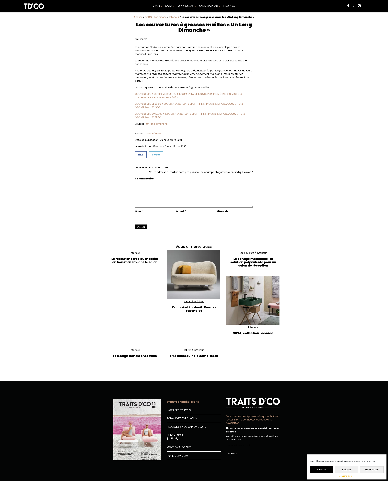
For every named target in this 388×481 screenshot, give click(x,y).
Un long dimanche (157, 124)
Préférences (372, 469)
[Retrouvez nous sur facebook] (348, 5)
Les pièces (160, 17)
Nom (139, 211)
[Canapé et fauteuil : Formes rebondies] (194, 274)
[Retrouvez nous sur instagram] (353, 5)
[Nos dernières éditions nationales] (135, 428)
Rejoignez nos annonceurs (186, 427)
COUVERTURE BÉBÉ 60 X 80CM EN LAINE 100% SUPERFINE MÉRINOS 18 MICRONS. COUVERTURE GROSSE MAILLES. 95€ (189, 105)
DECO (169, 6)
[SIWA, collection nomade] (253, 300)
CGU (185, 455)
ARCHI (157, 6)
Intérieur (174, 17)
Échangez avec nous (182, 418)
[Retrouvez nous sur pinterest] (359, 5)
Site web (222, 211)
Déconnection (209, 6)
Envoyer (141, 226)
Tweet (156, 154)
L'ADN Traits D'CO (179, 410)
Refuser (346, 469)
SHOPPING (229, 6)
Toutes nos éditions (183, 402)
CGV (178, 455)
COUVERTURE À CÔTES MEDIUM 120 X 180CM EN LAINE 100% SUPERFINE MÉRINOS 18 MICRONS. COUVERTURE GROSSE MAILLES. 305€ (189, 95)
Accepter (321, 469)
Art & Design (186, 6)
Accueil (138, 17)
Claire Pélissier (153, 133)
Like (140, 154)
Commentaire (144, 178)
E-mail (181, 211)
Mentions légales (347, 476)
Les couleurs (247, 253)
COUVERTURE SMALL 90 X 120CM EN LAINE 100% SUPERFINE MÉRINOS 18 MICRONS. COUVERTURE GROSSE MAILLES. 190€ (190, 115)
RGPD (170, 455)
